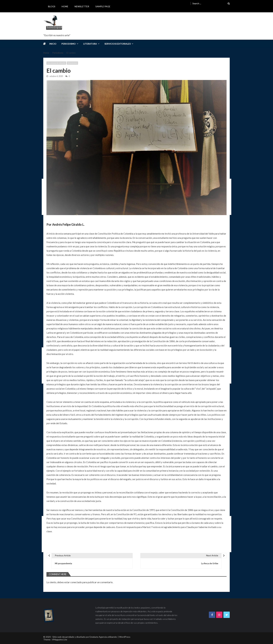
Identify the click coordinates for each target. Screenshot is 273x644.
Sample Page (102, 6)
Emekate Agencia (98, 636)
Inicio (52, 43)
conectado (76, 582)
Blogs (51, 6)
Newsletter (82, 6)
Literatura (90, 43)
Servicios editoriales (117, 43)
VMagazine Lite (59, 639)
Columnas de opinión (56, 63)
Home (65, 6)
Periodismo (68, 43)
